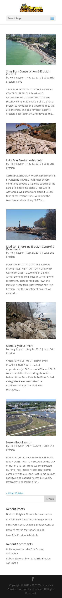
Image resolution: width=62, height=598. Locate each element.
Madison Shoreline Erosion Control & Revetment (30, 248)
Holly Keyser (17, 77)
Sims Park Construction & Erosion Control (28, 73)
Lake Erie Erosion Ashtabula (24, 160)
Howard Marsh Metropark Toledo (25, 530)
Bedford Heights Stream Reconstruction (29, 514)
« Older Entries (14, 493)
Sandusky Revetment (19, 346)
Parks (19, 81)
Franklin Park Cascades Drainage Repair (29, 519)
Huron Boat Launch (19, 442)
